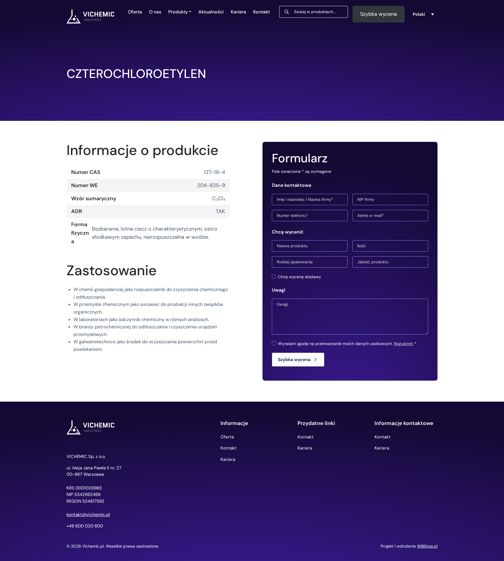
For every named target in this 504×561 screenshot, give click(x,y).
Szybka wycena (378, 14)
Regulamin (403, 343)
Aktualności (211, 12)
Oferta (135, 12)
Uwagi (278, 290)
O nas (155, 12)
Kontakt (261, 12)
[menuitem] (424, 14)
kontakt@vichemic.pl (88, 514)
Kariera (238, 12)
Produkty (178, 12)
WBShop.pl (427, 546)
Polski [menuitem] (419, 14)
